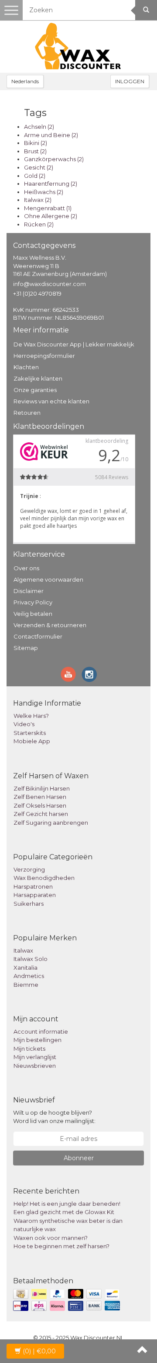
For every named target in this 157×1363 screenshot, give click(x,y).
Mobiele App (32, 741)
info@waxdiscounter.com (49, 283)
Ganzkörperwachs (54, 158)
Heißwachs (43, 191)
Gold (34, 175)
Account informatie (41, 1031)
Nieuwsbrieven (35, 1065)
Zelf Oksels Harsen (40, 805)
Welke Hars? (31, 715)
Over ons (26, 568)
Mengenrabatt (48, 208)
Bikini (35, 142)
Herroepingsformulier (44, 355)
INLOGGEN (129, 81)
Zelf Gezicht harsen (41, 813)
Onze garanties (35, 389)
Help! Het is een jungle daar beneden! (67, 1203)
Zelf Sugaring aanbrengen (51, 822)
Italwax (37, 199)
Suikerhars (29, 903)
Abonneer (79, 1158)
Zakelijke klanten (38, 378)
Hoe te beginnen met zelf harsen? (61, 1246)
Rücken (39, 224)
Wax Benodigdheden (44, 877)
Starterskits (30, 732)
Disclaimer (29, 590)
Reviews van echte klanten (51, 401)
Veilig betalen (33, 613)
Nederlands (25, 81)
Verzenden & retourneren (50, 625)
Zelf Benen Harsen (40, 796)
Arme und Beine (51, 134)
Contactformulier (38, 636)
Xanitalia (26, 967)
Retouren (27, 412)
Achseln (39, 126)
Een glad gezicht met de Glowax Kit (64, 1211)
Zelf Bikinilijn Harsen (42, 788)
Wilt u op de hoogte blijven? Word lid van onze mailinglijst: (54, 1116)
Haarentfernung (50, 183)
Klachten (26, 367)
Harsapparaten (35, 894)
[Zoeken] (146, 10)
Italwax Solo (31, 958)
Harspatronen (33, 886)
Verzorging (29, 869)
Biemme (26, 984)
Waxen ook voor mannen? (51, 1237)
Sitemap (26, 647)
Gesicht (38, 167)
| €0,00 (39, 1351)
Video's (24, 723)
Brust (35, 151)
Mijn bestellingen (37, 1039)
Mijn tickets (29, 1048)
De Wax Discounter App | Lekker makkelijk (74, 344)
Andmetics (29, 975)
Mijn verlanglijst (35, 1056)
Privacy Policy (33, 602)
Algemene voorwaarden (48, 579)
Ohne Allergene (50, 215)
